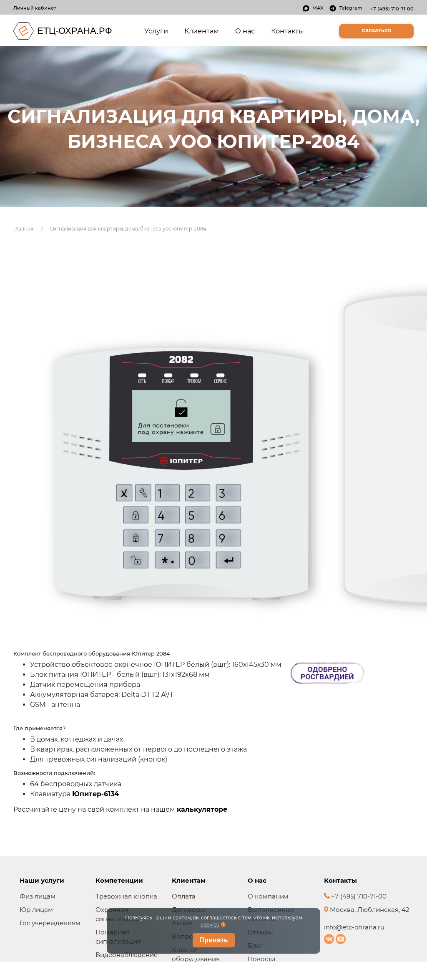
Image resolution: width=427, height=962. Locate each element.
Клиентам (201, 31)
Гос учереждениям (50, 923)
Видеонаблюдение (126, 955)
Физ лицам (37, 896)
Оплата (184, 896)
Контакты (287, 31)
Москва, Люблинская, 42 (368, 910)
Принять (213, 940)
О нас (245, 31)
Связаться (376, 30)
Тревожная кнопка (126, 896)
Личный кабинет (34, 8)
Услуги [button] (157, 30)
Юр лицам (36, 910)
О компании (268, 896)
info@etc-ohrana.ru (354, 927)
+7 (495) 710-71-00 (392, 9)
